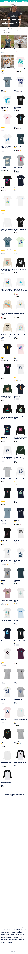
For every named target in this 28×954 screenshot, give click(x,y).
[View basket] (25, 4)
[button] (1, 52)
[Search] (22, 4)
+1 (21, 91)
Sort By (3, 30)
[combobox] (8, 32)
